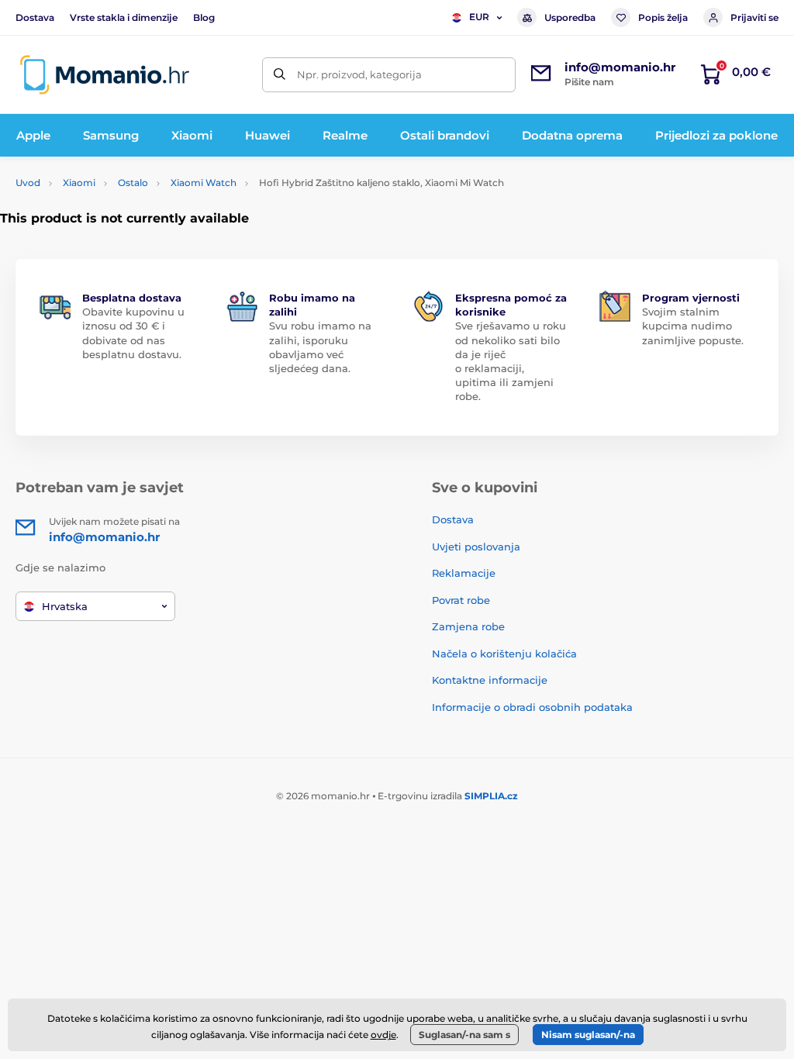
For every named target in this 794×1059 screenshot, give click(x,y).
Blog (204, 17)
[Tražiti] (279, 74)
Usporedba (570, 17)
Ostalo (133, 182)
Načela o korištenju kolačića (504, 653)
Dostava (35, 17)
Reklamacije (463, 573)
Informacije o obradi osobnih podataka (532, 707)
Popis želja (663, 17)
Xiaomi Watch (203, 182)
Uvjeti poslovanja (476, 546)
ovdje (383, 1034)
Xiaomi (79, 182)
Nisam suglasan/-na (588, 1034)
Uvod (28, 182)
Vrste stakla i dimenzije (124, 17)
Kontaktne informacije (489, 680)
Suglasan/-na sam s (464, 1034)
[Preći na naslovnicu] (105, 74)
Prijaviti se (754, 17)
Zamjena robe (468, 626)
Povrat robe (461, 600)
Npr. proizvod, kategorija (359, 74)
